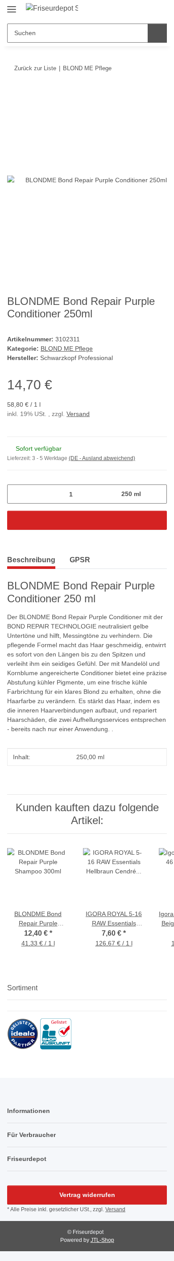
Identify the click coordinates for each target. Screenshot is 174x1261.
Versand (78, 413)
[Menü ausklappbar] (11, 5)
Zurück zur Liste (35, 68)
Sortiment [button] (22, 988)
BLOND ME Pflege (67, 348)
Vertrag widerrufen (87, 1194)
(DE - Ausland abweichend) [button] (102, 458)
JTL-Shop (102, 1240)
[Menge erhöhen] (156, 494)
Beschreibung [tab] (31, 560)
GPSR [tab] (80, 560)
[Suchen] (157, 33)
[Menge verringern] (17, 494)
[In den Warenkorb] (14, 95)
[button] (143, 10)
